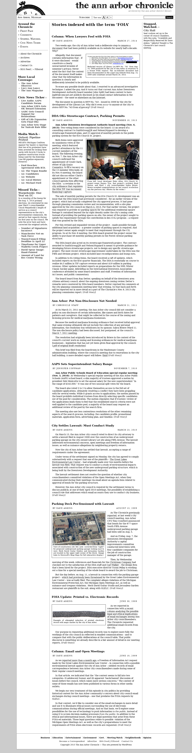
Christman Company (121, 562)
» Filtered (38, 69)
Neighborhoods (133, 738)
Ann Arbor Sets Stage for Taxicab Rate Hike (33, 126)
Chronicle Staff (67, 305)
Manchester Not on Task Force (32, 234)
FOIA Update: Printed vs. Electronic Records (85, 596)
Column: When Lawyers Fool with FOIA (81, 36)
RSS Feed (104, 741)
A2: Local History (31, 180)
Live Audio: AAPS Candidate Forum (31, 102)
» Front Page (25, 31)
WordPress (127, 745)
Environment (90, 738)
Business (45, 738)
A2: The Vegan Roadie (34, 171)
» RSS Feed (24, 69)
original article (39, 224)
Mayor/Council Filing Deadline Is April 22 (33, 240)
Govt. (102, 738)
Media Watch (28, 134)
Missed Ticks (28, 189)
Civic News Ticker (31, 97)
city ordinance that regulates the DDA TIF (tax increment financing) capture (67, 189)
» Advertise (24, 61)
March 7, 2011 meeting (64, 333)
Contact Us (127, 741)
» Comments (25, 35)
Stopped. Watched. (150, 25)
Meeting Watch (115, 738)
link (105, 355)
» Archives (24, 57)
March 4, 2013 (93, 207)
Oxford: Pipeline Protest (29, 138)
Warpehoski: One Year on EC (29, 194)
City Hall (149, 30)
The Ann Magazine (32, 90)
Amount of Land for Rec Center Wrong (32, 256)
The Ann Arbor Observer (29, 84)
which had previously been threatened (82, 577)
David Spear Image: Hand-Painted (32, 251)
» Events (23, 46)
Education (57, 738)
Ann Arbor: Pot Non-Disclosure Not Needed (84, 300)
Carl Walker (113, 565)
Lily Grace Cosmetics (62, 165)
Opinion (147, 738)
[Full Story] (97, 107)
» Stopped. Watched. (29, 39)
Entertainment (73, 738)
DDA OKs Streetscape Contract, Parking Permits (88, 115)
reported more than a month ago (79, 660)
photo (155, 43)
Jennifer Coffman (68, 368)
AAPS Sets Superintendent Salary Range (82, 364)
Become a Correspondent (72, 741)
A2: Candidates (30, 174)
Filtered (115, 741)
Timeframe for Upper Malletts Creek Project (34, 245)
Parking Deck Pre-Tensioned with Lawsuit (83, 503)
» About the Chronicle (30, 54)
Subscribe (84, 17)
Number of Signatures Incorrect (34, 229)
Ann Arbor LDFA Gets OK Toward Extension (33, 107)
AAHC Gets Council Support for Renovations (32, 114)
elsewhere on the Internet (91, 97)
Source (22, 162)
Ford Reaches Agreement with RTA (33, 166)
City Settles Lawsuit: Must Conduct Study (83, 425)
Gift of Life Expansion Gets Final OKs (33, 120)
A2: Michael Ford (31, 183)
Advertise (92, 741)
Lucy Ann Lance (30, 88)
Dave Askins (64, 41)
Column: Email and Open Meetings (78, 651)
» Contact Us (25, 65)
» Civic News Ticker (29, 42)
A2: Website (28, 177)
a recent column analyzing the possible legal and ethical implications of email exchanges (122, 612)
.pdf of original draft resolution (69, 345)
